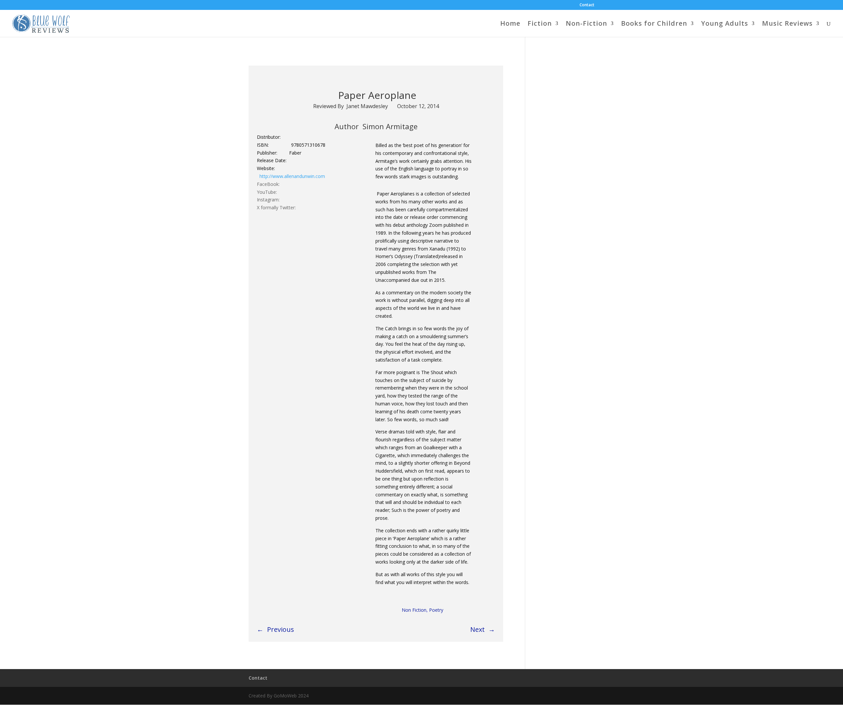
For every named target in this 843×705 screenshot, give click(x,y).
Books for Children (654, 24)
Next (477, 629)
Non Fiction (414, 610)
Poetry (436, 610)
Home (510, 24)
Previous (280, 629)
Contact (587, 5)
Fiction (540, 24)
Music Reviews (787, 24)
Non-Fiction (586, 24)
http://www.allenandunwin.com (292, 176)
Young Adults (724, 24)
